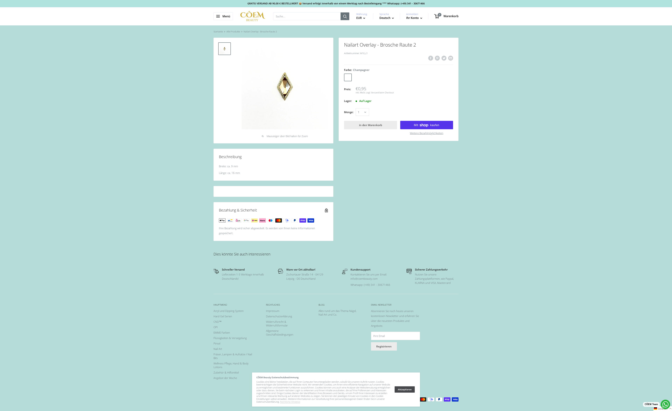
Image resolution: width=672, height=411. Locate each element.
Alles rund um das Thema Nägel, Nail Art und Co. (337, 312)
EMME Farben (222, 332)
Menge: (349, 112)
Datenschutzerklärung (279, 316)
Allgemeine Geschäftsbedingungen (279, 332)
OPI (216, 327)
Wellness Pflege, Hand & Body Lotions (231, 365)
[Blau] (366, 77)
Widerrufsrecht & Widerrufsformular (277, 323)
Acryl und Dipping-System (229, 311)
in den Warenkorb (370, 125)
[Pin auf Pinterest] (437, 58)
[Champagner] (348, 77)
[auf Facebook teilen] (430, 58)
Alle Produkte (233, 31)
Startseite (218, 31)
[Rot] (357, 77)
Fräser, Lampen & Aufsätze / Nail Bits (233, 356)
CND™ (218, 321)
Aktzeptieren (405, 389)
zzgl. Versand (372, 92)
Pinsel (217, 343)
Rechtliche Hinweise (290, 401)
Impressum (272, 311)
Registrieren (384, 346)
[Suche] (345, 16)
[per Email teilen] (450, 58)
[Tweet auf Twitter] (444, 58)
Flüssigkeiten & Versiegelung (230, 338)
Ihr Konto (412, 18)
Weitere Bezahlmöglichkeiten (426, 133)
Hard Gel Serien (223, 316)
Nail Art (218, 349)
